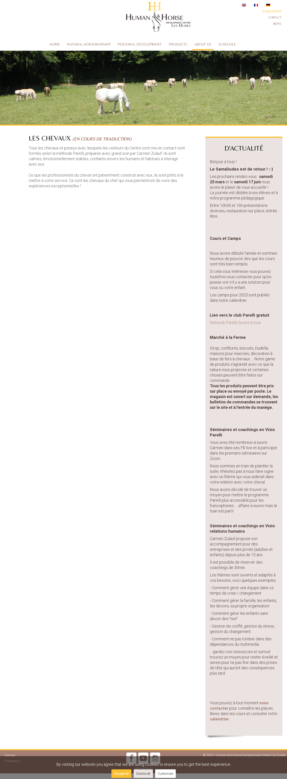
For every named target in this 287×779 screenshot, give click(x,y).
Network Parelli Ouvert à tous (235, 322)
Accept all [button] (121, 773)
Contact (274, 17)
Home (55, 44)
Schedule (227, 44)
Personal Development (140, 44)
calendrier (219, 719)
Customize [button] (165, 773)
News (277, 24)
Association (271, 11)
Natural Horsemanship (89, 44)
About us (202, 44)
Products (178, 44)
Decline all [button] (143, 773)
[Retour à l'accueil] (158, 18)
